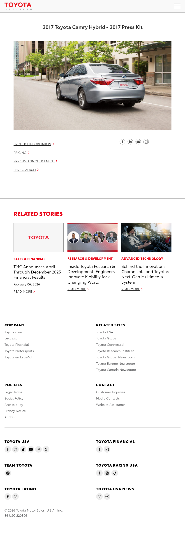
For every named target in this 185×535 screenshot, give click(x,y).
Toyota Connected (110, 344)
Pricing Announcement (34, 161)
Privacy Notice (15, 410)
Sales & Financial (29, 259)
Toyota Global (106, 338)
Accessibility (14, 404)
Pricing (20, 152)
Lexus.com (13, 338)
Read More (23, 291)
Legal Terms (13, 392)
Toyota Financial (17, 344)
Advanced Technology (142, 258)
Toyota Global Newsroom (115, 357)
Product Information (32, 144)
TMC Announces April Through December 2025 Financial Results (37, 272)
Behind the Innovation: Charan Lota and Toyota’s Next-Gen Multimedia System (145, 274)
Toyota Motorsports (19, 350)
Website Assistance (110, 404)
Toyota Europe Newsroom (115, 363)
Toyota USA (104, 332)
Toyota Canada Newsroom (116, 369)
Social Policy (14, 398)
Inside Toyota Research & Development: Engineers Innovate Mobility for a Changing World (91, 274)
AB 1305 (10, 417)
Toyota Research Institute (115, 350)
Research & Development (90, 258)
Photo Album (25, 169)
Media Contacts (108, 398)
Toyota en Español (18, 357)
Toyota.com (13, 332)
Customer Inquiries (110, 392)
